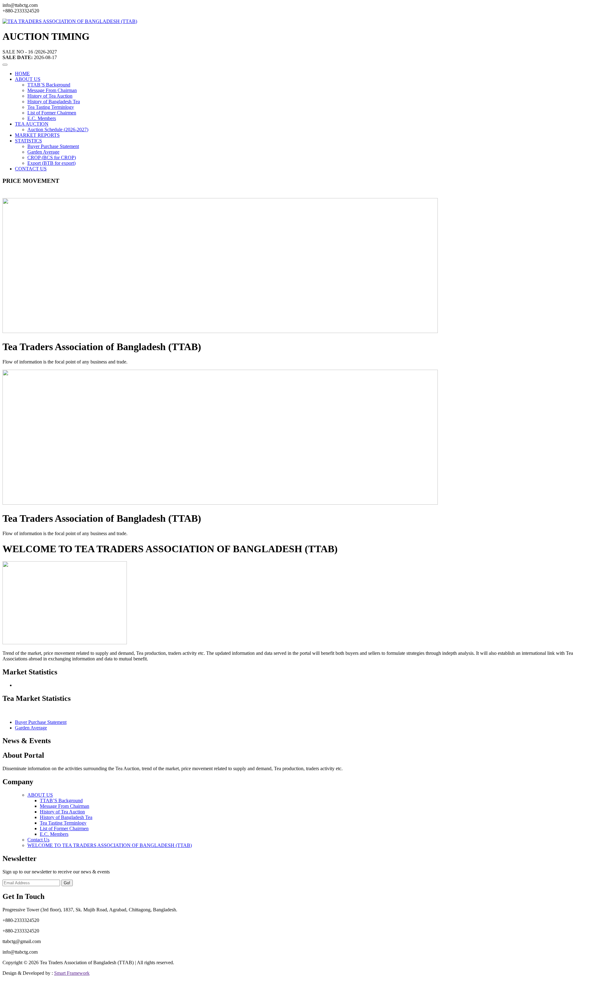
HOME (22, 73)
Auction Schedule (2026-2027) (57, 129)
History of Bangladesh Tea (53, 101)
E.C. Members (41, 118)
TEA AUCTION (32, 124)
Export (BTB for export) (51, 163)
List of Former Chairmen (51, 112)
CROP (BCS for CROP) (51, 157)
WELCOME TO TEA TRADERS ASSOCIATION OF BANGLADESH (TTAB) (109, 845)
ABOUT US (27, 79)
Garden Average (43, 152)
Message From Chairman (52, 90)
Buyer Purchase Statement (53, 146)
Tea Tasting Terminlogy (50, 107)
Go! (67, 883)
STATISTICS (28, 140)
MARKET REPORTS (37, 135)
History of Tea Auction (49, 96)
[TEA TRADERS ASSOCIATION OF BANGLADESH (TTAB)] (69, 21)
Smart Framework (72, 973)
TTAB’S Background (48, 84)
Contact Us (38, 839)
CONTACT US (31, 168)
